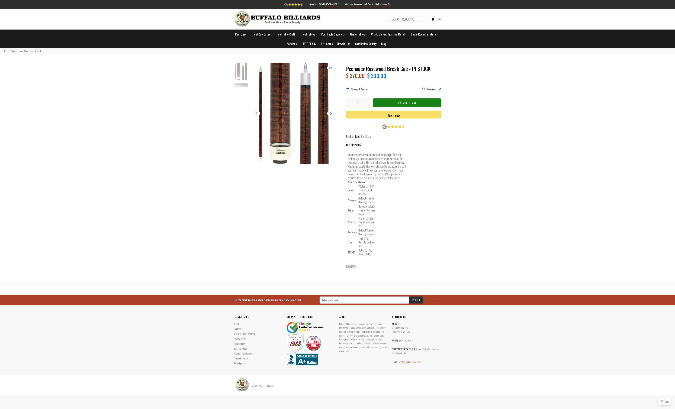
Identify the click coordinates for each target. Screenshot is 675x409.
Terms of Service (241, 358)
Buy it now (394, 115)
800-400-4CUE (331, 4)
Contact (237, 329)
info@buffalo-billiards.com (410, 362)
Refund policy (239, 363)
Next (330, 113)
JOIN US (416, 300)
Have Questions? (433, 89)
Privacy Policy (240, 338)
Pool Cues (366, 136)
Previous (256, 113)
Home (6, 50)
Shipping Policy (240, 348)
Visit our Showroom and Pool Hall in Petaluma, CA (368, 4)
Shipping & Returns (359, 89)
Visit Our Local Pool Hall (244, 334)
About (236, 324)
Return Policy (239, 343)
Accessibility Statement (244, 353)
